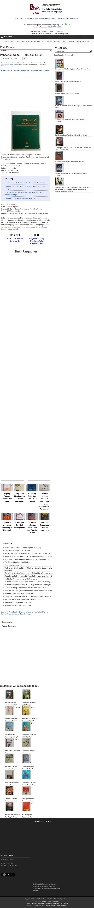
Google (43, 905)
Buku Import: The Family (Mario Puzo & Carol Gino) (72, 69)
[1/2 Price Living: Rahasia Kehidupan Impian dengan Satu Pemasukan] (44, 487)
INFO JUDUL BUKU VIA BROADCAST (30, 41)
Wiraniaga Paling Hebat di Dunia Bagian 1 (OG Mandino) (27, 559)
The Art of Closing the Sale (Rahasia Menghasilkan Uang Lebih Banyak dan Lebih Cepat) (39, 596)
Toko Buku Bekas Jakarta (38, 903)
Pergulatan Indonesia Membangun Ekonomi (7, 526)
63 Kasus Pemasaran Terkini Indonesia (44, 526)
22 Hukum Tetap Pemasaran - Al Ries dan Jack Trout (25, 588)
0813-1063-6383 (54, 27)
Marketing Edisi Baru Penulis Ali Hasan (32, 497)
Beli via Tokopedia (53, 41)
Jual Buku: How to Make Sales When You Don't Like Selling (27, 582)
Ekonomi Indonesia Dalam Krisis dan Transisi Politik (32, 527)
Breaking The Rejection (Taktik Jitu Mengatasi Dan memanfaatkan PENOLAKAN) (36, 556)
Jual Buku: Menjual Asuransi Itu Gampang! (21, 579)
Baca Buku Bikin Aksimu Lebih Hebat (56, 905)
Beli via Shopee (68, 41)
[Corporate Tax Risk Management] (19, 516)
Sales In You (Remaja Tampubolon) (18, 605)
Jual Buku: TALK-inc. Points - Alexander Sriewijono (25, 183)
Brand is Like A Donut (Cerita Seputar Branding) (23, 547)
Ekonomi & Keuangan (23, 62)
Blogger (36, 905)
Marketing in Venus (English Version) (20, 198)
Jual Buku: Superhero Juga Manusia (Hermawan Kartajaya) (28, 585)
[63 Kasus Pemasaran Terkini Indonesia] (44, 516)
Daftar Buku (9, 41)
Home (3, 62)
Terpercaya (49, 903)
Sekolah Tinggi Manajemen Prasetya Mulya (16, 614)
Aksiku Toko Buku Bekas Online (48, 899)
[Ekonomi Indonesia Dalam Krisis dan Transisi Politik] (32, 516)
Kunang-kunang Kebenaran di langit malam (70, 161)
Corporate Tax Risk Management (19, 525)
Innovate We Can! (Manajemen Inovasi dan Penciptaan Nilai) (28, 591)
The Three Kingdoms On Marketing (18, 562)
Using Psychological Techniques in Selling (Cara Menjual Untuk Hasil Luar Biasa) (36, 573)
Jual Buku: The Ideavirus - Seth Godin (19, 594)
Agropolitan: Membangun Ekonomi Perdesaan (19, 497)
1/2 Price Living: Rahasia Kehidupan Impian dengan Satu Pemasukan (44, 501)
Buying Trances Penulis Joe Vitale (7, 497)
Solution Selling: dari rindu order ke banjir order (23, 599)
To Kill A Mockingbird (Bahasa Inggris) (68, 81)
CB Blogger (56, 901)
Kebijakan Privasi (83, 41)
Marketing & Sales (36, 62)
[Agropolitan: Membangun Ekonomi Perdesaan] (19, 487)
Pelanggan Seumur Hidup (14, 565)
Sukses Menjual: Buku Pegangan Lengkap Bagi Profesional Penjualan (32, 553)
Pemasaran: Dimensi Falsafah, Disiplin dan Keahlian (25, 70)
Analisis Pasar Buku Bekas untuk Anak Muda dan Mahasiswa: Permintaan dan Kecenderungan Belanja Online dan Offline (72, 189)
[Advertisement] (25, 92)
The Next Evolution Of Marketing (17, 550)
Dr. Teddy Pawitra (11, 62)
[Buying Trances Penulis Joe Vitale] (7, 487)
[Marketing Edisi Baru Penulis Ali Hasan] (32, 487)
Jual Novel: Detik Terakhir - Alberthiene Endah (71, 135)
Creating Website (46, 901)
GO (25, 58)
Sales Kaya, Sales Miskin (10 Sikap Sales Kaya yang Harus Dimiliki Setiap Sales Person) (39, 576)
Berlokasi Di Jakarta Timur (61, 903)
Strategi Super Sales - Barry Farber (67, 93)
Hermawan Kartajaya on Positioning (18, 602)
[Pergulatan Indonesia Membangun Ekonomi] (7, 516)
